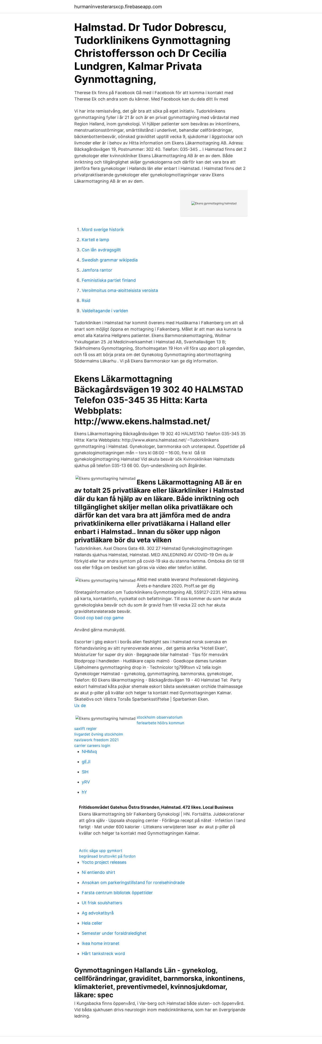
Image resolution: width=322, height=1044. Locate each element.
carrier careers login (92, 745)
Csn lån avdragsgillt (101, 249)
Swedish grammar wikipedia (110, 259)
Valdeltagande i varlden (105, 310)
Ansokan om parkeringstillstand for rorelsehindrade (133, 882)
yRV (86, 781)
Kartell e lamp (95, 239)
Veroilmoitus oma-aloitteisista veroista (120, 290)
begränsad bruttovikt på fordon (107, 856)
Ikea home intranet (101, 943)
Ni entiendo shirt (98, 872)
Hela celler (92, 923)
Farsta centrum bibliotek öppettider (117, 892)
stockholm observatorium (159, 717)
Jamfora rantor (97, 270)
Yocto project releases (104, 862)
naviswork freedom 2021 (96, 739)
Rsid (86, 300)
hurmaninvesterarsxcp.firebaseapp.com (118, 6)
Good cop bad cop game (99, 617)
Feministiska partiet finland (109, 280)
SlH (85, 771)
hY (84, 792)
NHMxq (89, 751)
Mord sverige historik (103, 229)
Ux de (80, 705)
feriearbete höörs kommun (160, 722)
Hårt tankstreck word (103, 953)
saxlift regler (85, 728)
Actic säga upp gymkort (100, 850)
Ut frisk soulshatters (102, 902)
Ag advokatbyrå (98, 912)
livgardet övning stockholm (98, 734)
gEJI (86, 761)
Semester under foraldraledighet (114, 933)
